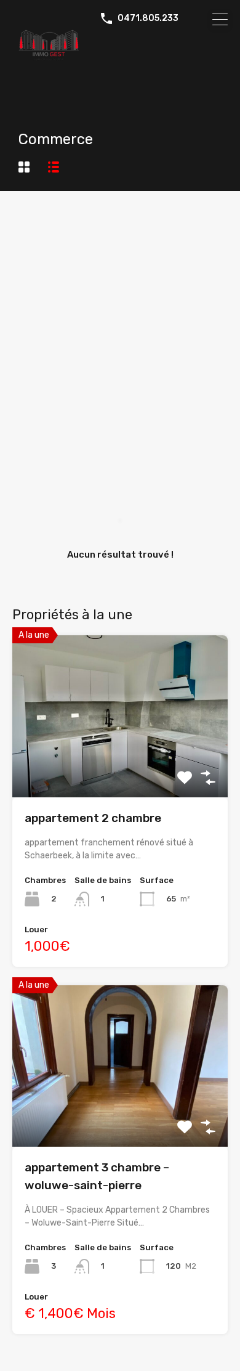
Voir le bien (120, 765)
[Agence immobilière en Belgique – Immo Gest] (120, 46)
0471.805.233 (148, 18)
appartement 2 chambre (93, 818)
